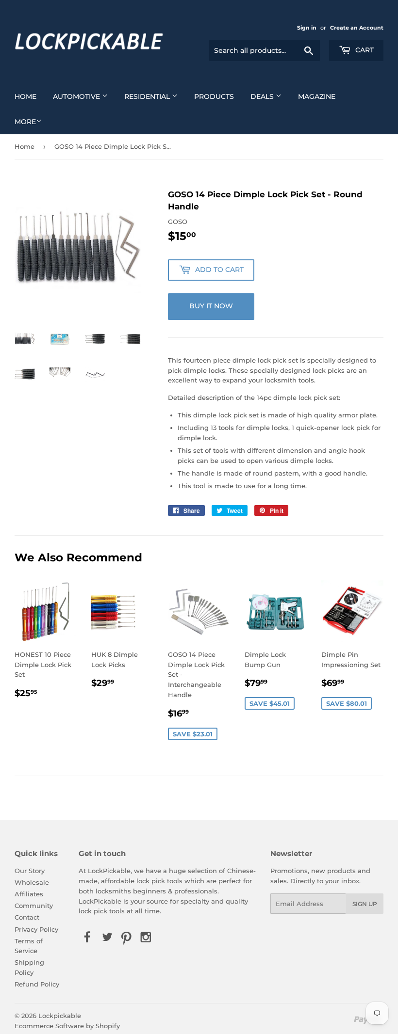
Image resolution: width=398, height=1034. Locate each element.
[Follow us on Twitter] (107, 937)
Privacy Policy (36, 929)
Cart (363, 50)
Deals (263, 96)
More (25, 121)
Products (214, 96)
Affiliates (29, 894)
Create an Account (356, 27)
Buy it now (211, 306)
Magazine (316, 96)
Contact (27, 917)
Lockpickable (59, 1015)
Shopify (108, 1026)
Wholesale (32, 882)
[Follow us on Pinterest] (126, 937)
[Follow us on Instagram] (146, 937)
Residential (148, 96)
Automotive (77, 96)
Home (25, 96)
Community (34, 905)
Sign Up (364, 903)
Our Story (30, 871)
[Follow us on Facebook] (87, 937)
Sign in (306, 27)
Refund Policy (37, 984)
